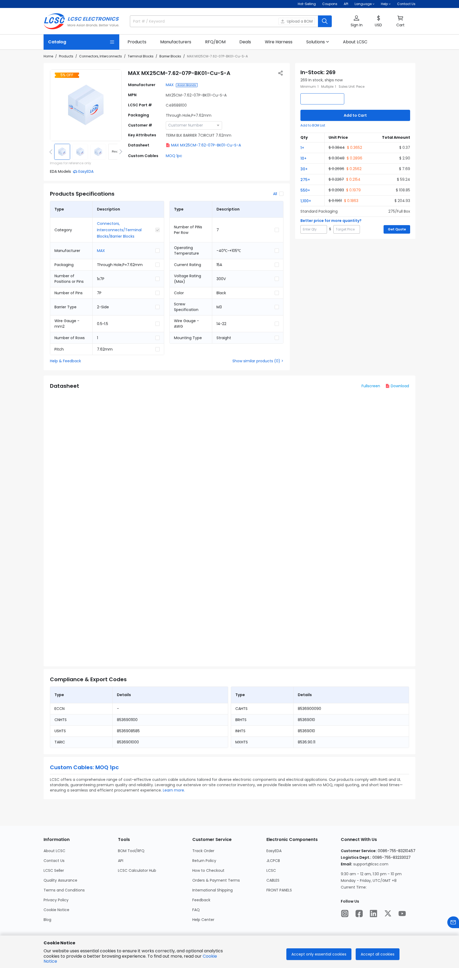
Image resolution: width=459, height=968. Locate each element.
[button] (356, 21)
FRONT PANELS (279, 890)
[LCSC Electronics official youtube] (402, 914)
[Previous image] (51, 151)
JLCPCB (273, 860)
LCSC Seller (54, 870)
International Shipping (212, 890)
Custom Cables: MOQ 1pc (84, 767)
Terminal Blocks (141, 56)
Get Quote (397, 229)
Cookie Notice (56, 909)
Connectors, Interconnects (100, 56)
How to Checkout (208, 870)
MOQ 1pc (174, 155)
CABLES (272, 880)
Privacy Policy (56, 900)
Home (48, 56)
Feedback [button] (201, 900)
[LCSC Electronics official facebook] (359, 914)
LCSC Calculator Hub (137, 870)
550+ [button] (305, 190)
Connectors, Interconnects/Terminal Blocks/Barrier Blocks (119, 230)
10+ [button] (303, 158)
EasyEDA (274, 850)
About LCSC (54, 850)
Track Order (203, 850)
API (346, 4)
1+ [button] (302, 147)
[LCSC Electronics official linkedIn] (373, 914)
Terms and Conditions (64, 890)
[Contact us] (453, 922)
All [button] (275, 193)
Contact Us (406, 4)
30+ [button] (304, 169)
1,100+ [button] (305, 201)
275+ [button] (305, 179)
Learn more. (174, 790)
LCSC (271, 870)
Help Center (203, 919)
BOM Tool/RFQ (131, 850)
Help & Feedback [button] (65, 361)
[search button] (325, 21)
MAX (170, 84)
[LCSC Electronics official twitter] (388, 914)
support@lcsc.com (370, 864)
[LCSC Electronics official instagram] (345, 914)
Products (66, 56)
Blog (47, 919)
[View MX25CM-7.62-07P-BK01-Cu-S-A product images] (86, 105)
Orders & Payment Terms (216, 880)
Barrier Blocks (170, 56)
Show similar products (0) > (257, 361)
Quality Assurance (60, 880)
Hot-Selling (307, 4)
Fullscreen (371, 386)
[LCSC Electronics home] (81, 21)
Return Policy (204, 860)
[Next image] (119, 151)
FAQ (196, 909)
